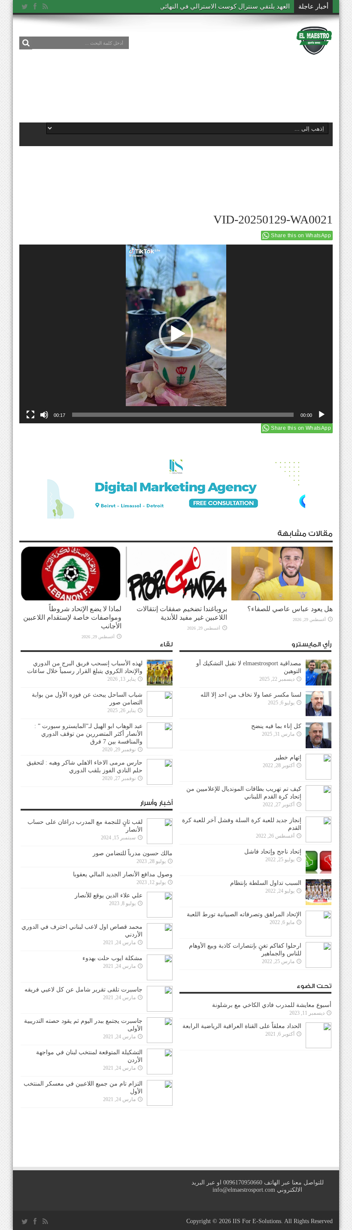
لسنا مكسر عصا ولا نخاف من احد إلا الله (250, 694)
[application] (176, 334)
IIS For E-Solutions (257, 1221)
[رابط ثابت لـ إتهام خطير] (318, 767)
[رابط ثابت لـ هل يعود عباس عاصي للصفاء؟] (282, 574)
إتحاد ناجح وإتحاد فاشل (272, 851)
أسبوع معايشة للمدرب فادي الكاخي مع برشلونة (269, 1005)
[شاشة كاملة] (30, 414)
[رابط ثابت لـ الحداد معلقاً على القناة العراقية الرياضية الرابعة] (318, 1035)
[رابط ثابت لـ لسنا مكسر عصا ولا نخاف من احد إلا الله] (318, 704)
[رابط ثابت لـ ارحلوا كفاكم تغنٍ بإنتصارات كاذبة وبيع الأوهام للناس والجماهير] (318, 955)
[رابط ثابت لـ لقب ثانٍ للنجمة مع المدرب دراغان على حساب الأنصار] (160, 831)
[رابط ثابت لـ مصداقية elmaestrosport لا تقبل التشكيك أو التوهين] (318, 672)
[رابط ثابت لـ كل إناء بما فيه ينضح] (318, 735)
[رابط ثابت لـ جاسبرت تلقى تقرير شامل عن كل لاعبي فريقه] (160, 999)
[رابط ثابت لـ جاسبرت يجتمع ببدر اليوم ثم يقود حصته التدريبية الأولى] (160, 1030)
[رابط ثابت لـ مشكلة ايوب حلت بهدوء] (160, 967)
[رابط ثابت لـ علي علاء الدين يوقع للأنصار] (160, 905)
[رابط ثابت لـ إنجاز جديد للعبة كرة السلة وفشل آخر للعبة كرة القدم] (318, 829)
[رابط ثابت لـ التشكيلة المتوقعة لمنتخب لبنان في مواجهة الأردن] (160, 1061)
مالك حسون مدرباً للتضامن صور (133, 853)
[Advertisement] (175, 86)
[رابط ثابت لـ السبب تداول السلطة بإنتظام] (318, 892)
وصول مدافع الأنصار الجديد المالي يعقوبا (123, 874)
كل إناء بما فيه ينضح (276, 726)
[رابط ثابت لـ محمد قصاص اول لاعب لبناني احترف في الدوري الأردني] (160, 936)
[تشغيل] (321, 414)
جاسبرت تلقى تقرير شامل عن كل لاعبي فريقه (83, 989)
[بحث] (25, 43)
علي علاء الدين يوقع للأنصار (109, 895)
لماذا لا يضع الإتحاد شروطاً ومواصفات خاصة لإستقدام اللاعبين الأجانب (72, 617)
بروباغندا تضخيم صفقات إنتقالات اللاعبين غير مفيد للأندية (182, 613)
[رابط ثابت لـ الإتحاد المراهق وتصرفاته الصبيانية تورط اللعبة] (318, 923)
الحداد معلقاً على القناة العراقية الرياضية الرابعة (241, 1026)
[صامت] (44, 414)
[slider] (183, 415)
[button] (176, 334)
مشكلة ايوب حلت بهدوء (112, 958)
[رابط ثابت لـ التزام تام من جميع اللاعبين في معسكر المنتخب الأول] (160, 1093)
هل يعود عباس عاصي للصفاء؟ (290, 609)
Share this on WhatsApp (301, 236)
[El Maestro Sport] (314, 40)
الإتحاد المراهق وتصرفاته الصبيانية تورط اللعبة (244, 914)
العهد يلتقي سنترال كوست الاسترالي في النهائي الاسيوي (213, 6)
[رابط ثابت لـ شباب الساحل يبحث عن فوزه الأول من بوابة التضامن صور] (160, 704)
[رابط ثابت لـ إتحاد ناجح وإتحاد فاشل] (318, 861)
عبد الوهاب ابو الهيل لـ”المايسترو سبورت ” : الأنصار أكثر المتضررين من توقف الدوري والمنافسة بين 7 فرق (88, 734)
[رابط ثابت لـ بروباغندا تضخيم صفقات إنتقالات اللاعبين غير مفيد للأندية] (176, 574)
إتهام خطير (287, 757)
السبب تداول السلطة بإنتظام (265, 883)
